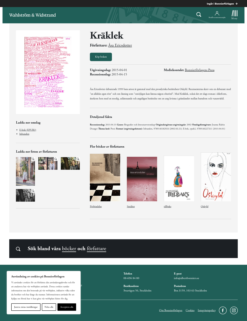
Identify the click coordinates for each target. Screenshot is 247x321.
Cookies (190, 310)
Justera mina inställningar (26, 307)
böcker (69, 248)
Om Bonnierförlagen (170, 310)
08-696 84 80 (131, 278)
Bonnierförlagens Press (199, 70)
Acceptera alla (66, 307)
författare (96, 248)
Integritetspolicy (207, 310)
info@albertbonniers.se (186, 278)
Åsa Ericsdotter (120, 45)
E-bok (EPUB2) (27, 130)
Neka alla (49, 307)
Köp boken (101, 57)
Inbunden (24, 134)
